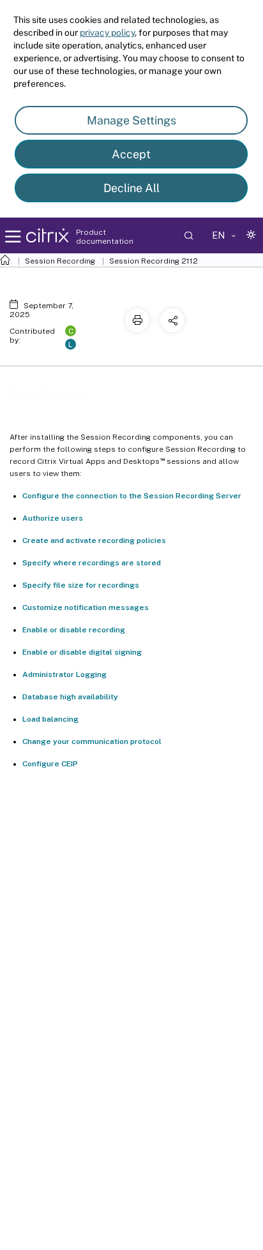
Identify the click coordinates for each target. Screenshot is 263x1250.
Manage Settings (131, 120)
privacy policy (107, 32)
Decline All (131, 188)
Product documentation (104, 237)
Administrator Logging (64, 674)
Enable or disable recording (73, 629)
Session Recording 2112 (153, 261)
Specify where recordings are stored (91, 562)
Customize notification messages (85, 607)
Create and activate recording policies (94, 540)
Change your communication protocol (92, 741)
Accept (131, 154)
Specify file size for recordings (80, 585)
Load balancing (50, 719)
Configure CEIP (50, 763)
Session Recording (60, 261)
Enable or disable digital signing (82, 652)
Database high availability (70, 696)
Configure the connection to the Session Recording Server (131, 495)
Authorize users (52, 518)
